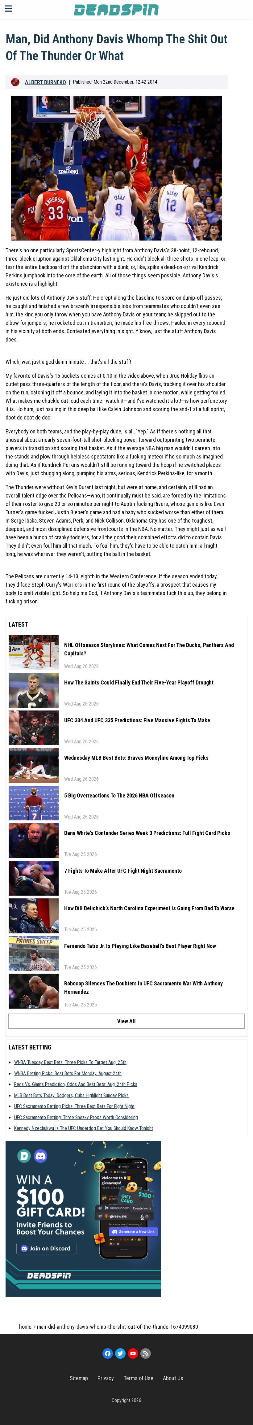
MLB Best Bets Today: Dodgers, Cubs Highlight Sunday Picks (71, 1095)
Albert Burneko (45, 82)
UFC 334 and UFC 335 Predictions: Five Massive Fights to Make (137, 720)
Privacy (105, 1378)
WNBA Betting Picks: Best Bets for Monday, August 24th (68, 1073)
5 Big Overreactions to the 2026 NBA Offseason (119, 795)
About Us (173, 1378)
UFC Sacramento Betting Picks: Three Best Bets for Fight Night (74, 1106)
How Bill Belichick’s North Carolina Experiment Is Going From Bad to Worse (149, 908)
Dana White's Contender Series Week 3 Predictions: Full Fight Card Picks (147, 833)
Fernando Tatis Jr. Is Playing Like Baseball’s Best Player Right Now (140, 946)
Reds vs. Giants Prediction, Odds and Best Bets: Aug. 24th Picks (75, 1084)
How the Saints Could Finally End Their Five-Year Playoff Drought (139, 682)
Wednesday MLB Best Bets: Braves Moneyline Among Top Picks (136, 757)
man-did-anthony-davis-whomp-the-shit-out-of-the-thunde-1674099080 (117, 1326)
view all (126, 1021)
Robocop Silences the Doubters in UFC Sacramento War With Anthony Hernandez (143, 987)
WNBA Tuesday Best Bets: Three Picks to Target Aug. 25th (70, 1062)
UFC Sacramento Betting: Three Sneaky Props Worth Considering (76, 1117)
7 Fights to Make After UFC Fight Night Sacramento (123, 870)
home (25, 1326)
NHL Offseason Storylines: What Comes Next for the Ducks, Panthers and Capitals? (149, 649)
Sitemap (79, 1378)
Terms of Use (138, 1378)
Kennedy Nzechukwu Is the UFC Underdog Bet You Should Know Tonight (83, 1128)
